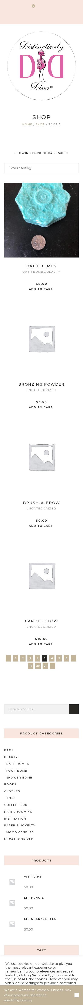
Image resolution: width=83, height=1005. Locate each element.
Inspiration (15, 818)
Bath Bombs (41, 266)
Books (10, 784)
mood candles (20, 832)
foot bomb (16, 770)
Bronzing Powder (41, 384)
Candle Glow (41, 621)
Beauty (53, 271)
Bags (8, 750)
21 (45, 665)
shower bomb (19, 777)
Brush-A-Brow (41, 503)
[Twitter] (36, 16)
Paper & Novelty (19, 825)
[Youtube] (53, 16)
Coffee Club (15, 805)
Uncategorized (41, 390)
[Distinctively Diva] (41, 65)
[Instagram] (28, 16)
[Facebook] (45, 16)
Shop (40, 124)
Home (27, 124)
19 (30, 665)
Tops (11, 798)
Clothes (12, 791)
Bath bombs (34, 271)
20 (38, 665)
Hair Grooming (18, 811)
